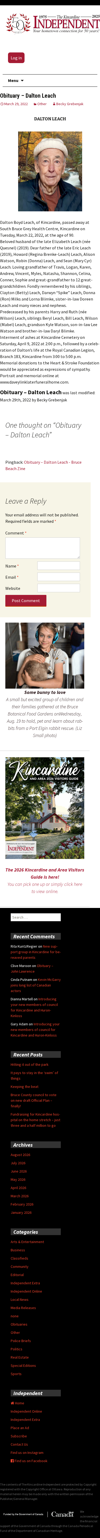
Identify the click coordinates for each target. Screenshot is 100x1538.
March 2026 (20, 1196)
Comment (16, 533)
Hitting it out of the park (30, 1064)
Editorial (17, 1274)
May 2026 (18, 1179)
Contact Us (19, 1444)
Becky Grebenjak (69, 103)
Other (42, 103)
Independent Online (26, 1291)
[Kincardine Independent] (51, 23)
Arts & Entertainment (27, 1241)
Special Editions (23, 1365)
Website (12, 588)
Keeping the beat (24, 1086)
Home (19, 1403)
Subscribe (19, 1436)
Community (20, 1266)
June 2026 (19, 1171)
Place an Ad (20, 1427)
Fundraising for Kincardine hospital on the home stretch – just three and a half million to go (35, 1120)
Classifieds (19, 1258)
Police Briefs (21, 1340)
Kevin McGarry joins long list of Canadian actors (36, 985)
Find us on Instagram (27, 1452)
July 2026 (18, 1163)
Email (12, 577)
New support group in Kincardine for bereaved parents (36, 952)
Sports (16, 1373)
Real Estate (20, 1357)
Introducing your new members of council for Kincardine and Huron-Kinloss (35, 1030)
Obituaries (19, 1324)
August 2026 (20, 1154)
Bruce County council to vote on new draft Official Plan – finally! (34, 1100)
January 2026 (21, 1212)
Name (12, 566)
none (15, 1316)
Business (18, 1250)
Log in (16, 57)
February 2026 (22, 1204)
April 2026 (18, 1187)
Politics (16, 1349)
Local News (20, 1299)
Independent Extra (25, 1283)
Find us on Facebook (30, 1460)
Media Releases (23, 1307)
